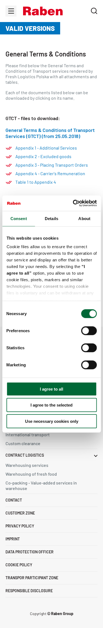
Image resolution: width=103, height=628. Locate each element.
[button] (43, 11)
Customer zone (20, 513)
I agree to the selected (51, 405)
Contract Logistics (24, 455)
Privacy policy (19, 526)
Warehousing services (26, 465)
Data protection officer (29, 552)
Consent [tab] (18, 218)
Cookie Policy (18, 564)
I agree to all (51, 388)
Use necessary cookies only (51, 421)
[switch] (89, 330)
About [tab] (84, 218)
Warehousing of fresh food (31, 474)
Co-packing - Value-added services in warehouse (41, 485)
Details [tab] (51, 218)
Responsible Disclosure (29, 590)
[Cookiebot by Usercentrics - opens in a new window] (73, 203)
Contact (13, 500)
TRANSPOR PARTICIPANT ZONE (31, 577)
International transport (27, 434)
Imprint (12, 539)
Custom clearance (22, 443)
